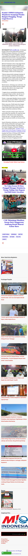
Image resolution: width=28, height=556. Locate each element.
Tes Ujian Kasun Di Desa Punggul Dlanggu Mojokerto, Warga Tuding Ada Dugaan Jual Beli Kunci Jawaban (14, 189)
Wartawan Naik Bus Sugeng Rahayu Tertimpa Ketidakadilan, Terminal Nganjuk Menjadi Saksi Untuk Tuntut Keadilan (13, 358)
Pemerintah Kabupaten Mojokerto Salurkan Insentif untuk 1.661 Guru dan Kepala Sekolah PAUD (12, 297)
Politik (18, 236)
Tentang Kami (5, 540)
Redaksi (3, 543)
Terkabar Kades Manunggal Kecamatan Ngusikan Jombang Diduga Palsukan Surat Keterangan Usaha (13, 482)
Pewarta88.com (15, 50)
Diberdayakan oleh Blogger (15, 550)
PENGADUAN (7, 553)
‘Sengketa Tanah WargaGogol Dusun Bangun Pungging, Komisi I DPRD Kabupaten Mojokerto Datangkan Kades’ (14, 130)
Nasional (5, 236)
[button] (3, 24)
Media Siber (4, 542)
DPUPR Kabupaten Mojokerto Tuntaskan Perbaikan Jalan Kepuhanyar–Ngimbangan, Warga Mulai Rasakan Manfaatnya (14, 419)
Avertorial (5, 234)
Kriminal (13, 234)
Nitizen (12, 236)
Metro (20, 234)
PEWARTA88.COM (9, 2)
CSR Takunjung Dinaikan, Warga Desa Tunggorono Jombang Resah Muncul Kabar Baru (14, 223)
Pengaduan (4, 539)
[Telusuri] (26, 2)
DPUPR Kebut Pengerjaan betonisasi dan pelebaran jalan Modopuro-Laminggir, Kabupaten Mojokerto (14, 460)
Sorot (4, 239)
